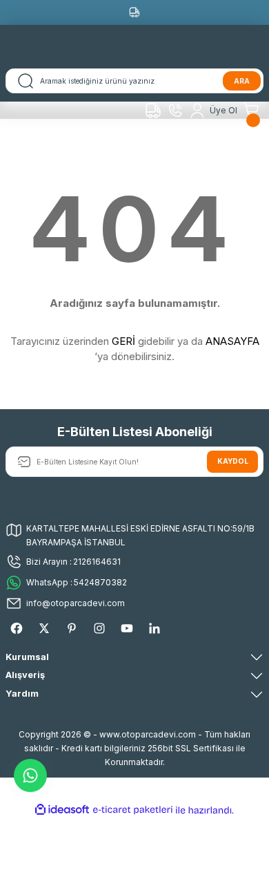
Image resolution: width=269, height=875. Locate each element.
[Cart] (253, 110)
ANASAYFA (232, 341)
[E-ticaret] (132, 810)
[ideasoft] (62, 810)
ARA (242, 81)
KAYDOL (232, 461)
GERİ (123, 341)
